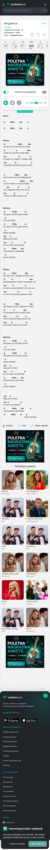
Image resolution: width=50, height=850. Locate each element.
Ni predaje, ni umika (10, 629)
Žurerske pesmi (9, 810)
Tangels (7, 27)
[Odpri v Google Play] (11, 720)
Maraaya (5, 494)
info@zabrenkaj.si (11, 712)
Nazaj (43, 23)
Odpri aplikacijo (38, 844)
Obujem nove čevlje (10, 574)
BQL (3, 521)
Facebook (10, 822)
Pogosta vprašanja (11, 751)
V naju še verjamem (34, 519)
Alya (4, 604)
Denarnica (30, 546)
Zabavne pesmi (9, 796)
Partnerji (6, 765)
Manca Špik (31, 494)
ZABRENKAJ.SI (15, 697)
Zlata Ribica (31, 574)
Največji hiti (7, 786)
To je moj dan (32, 601)
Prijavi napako (41, 425)
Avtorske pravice (10, 741)
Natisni (9, 425)
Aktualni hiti (7, 782)
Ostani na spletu (17, 844)
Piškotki (6, 756)
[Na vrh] (45, 695)
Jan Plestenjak (32, 521)
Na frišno (5, 519)
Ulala (4, 546)
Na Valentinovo (32, 491)
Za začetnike (8, 791)
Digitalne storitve (10, 746)
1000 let (5, 491)
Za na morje (8, 777)
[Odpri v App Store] (29, 720)
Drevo (28, 629)
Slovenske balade (10, 801)
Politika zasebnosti (10, 732)
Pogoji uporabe (9, 737)
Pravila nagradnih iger (12, 760)
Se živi (4, 601)
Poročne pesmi (9, 806)
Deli (24, 425)
